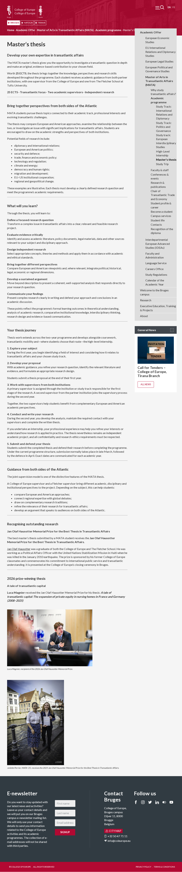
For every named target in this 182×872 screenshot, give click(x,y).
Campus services (161, 215)
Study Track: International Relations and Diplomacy (164, 112)
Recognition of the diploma (162, 231)
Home (10, 30)
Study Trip (162, 164)
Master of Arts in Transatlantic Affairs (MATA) (65, 30)
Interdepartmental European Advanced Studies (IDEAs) (157, 243)
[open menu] (159, 7)
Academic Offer (25, 30)
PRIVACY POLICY (143, 867)
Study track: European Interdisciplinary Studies (166, 141)
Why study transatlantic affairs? (163, 92)
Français (173, 7)
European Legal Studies (159, 61)
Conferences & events (160, 176)
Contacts (156, 224)
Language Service (156, 263)
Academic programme (108, 30)
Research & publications (158, 184)
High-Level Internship (163, 153)
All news (146, 384)
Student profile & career (161, 205)
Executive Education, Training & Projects (158, 308)
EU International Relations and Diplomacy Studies (160, 51)
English (169, 7)
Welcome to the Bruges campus (154, 292)
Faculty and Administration (154, 255)
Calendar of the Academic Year (154, 282)
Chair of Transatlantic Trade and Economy (163, 195)
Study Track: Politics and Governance (164, 126)
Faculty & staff (160, 170)
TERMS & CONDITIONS (164, 867)
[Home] (25, 7)
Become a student (162, 211)
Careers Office (154, 269)
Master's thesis (166, 159)
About (144, 316)
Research (145, 300)
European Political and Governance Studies (159, 69)
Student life (158, 220)
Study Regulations (156, 274)
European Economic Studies (157, 39)
